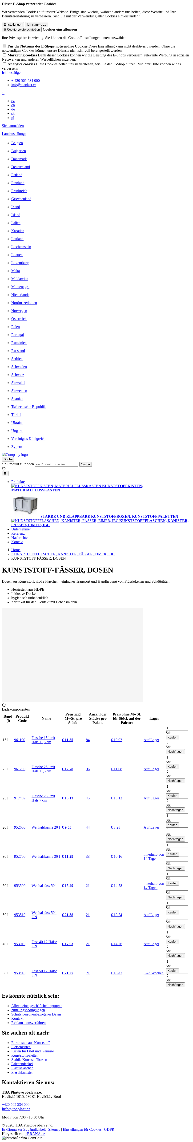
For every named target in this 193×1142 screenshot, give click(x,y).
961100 (19, 740)
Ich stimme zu (36, 24)
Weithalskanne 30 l (46, 856)
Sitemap (54, 1129)
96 (88, 769)
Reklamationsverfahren (28, 1023)
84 (88, 740)
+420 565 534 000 (15, 1104)
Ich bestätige (11, 73)
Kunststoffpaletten (24, 1055)
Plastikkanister (22, 1072)
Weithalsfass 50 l (44, 886)
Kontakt (17, 542)
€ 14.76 (116, 944)
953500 (19, 886)
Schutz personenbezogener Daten (36, 1014)
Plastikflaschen (22, 1068)
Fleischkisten (21, 1047)
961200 (19, 769)
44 (88, 827)
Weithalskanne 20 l (46, 827)
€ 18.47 (116, 973)
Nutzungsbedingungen (28, 1010)
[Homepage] (15, 455)
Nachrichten (20, 538)
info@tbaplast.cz (16, 1109)
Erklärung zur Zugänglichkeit (24, 1129)
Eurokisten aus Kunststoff (30, 1043)
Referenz (18, 533)
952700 (19, 856)
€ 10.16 (116, 856)
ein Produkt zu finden (18, 464)
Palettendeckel (22, 1064)
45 (88, 798)
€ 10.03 (116, 740)
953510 (19, 915)
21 (88, 886)
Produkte (18, 482)
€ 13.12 (116, 798)
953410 (19, 973)
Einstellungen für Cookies (82, 1129)
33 (88, 856)
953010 (19, 944)
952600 (19, 827)
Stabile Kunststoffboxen (29, 1060)
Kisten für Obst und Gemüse (32, 1051)
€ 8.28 (115, 827)
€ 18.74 (116, 915)
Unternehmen (21, 529)
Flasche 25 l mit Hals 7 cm (43, 798)
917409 (19, 798)
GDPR (109, 1129)
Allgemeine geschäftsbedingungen (36, 1006)
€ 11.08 (116, 769)
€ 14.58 (116, 886)
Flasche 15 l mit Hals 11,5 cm (43, 740)
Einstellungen (13, 24)
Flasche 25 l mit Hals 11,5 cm (43, 769)
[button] (3, 93)
